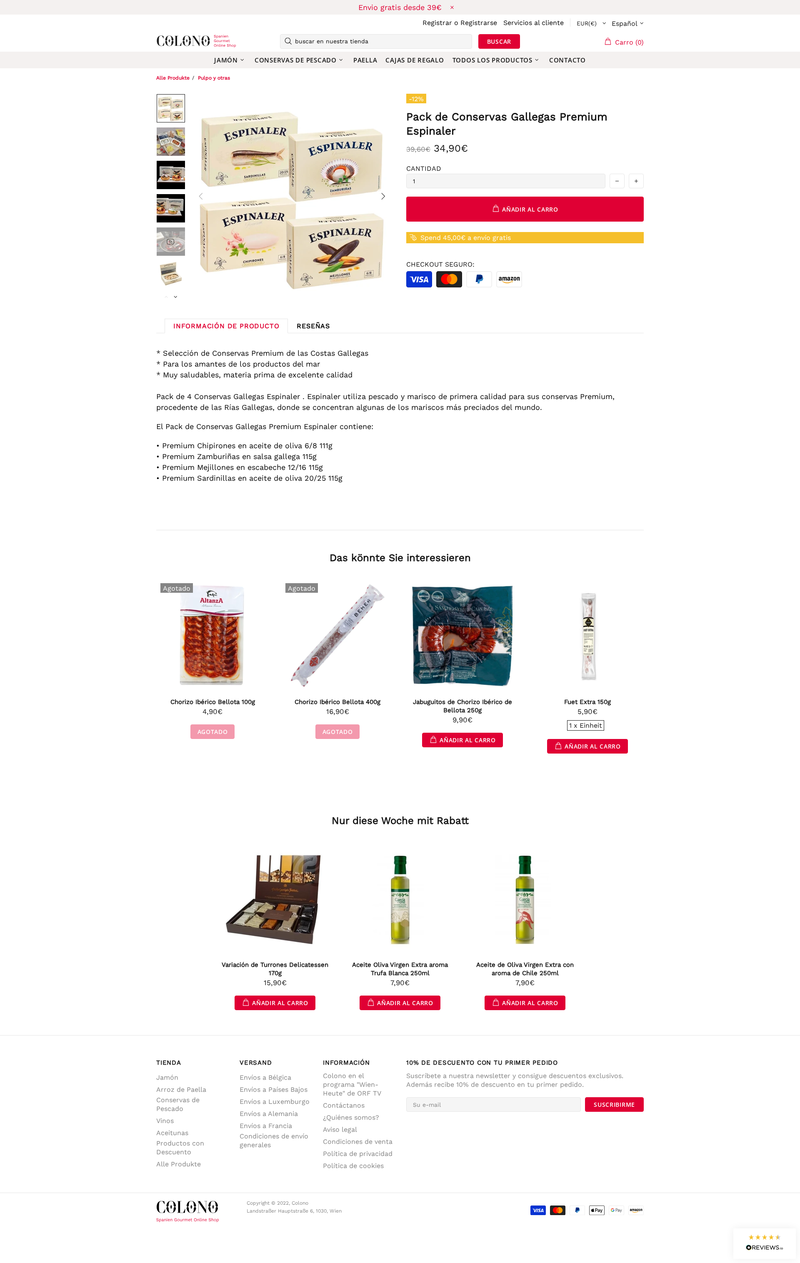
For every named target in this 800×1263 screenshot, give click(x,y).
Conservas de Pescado (178, 1104)
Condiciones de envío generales (274, 1140)
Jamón (167, 1077)
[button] (764, 1243)
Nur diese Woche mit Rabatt (400, 820)
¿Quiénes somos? (351, 1117)
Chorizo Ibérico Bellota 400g (337, 702)
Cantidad (423, 168)
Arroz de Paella (181, 1089)
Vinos (165, 1121)
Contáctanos (344, 1105)
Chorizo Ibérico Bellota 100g (212, 702)
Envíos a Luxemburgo (275, 1102)
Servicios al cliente (533, 23)
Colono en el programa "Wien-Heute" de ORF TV (352, 1084)
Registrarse (478, 23)
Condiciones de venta (357, 1142)
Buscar (499, 41)
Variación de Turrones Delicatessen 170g (275, 969)
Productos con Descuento (180, 1147)
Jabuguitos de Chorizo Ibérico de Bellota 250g (462, 706)
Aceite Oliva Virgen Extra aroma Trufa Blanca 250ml (400, 969)
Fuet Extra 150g (587, 702)
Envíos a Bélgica (265, 1077)
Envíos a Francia (266, 1126)
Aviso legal (340, 1129)
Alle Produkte (173, 78)
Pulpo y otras (214, 78)
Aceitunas (172, 1133)
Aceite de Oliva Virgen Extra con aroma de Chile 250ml (525, 969)
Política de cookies (353, 1166)
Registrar (437, 23)
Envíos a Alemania (269, 1114)
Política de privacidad (357, 1154)
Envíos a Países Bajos (274, 1089)
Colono (169, 41)
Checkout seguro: (440, 264)
